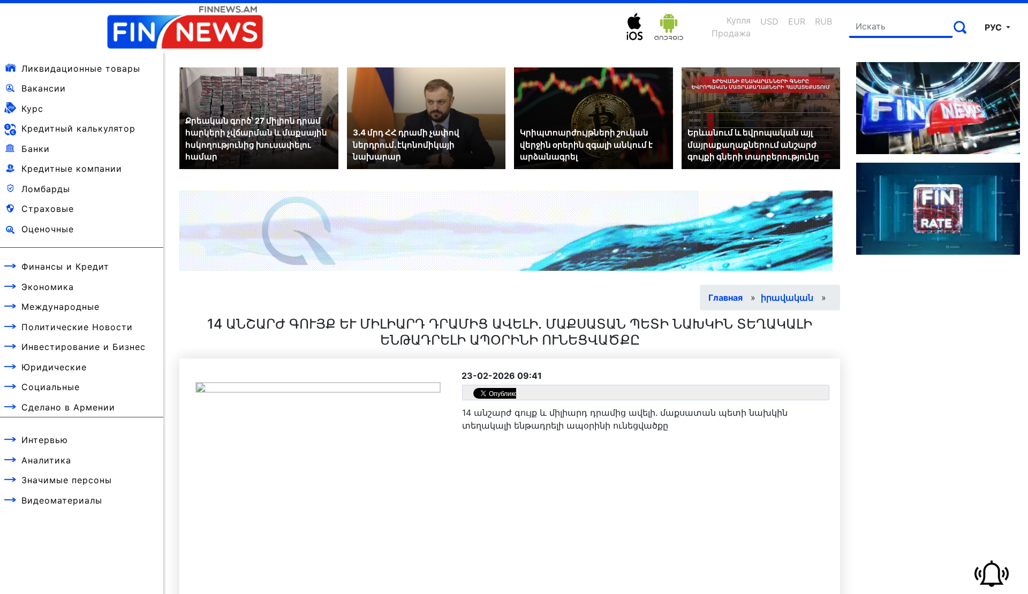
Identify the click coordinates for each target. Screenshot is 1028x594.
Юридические (54, 367)
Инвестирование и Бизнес (83, 346)
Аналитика (46, 460)
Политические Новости (77, 327)
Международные (60, 306)
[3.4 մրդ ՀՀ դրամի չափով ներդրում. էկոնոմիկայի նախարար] (426, 117)
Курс (32, 108)
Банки (35, 148)
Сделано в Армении (68, 407)
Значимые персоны (66, 480)
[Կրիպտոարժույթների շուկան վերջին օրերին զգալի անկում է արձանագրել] (593, 117)
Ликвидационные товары (80, 68)
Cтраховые (47, 208)
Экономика (47, 286)
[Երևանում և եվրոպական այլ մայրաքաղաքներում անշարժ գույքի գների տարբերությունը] (761, 117)
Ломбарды (45, 189)
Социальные (50, 387)
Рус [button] (994, 27)
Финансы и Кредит (65, 266)
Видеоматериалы (61, 500)
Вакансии (43, 88)
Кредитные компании (71, 168)
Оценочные (47, 229)
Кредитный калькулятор (78, 128)
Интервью (44, 440)
